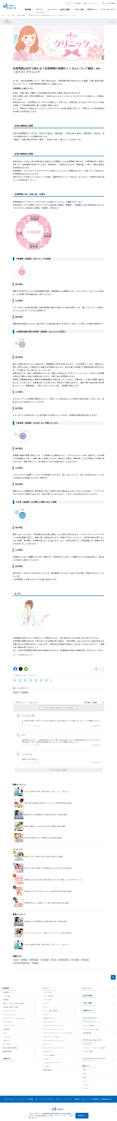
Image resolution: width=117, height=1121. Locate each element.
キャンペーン (52, 9)
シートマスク (7, 1037)
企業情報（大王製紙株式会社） (102, 1099)
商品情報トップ (8, 992)
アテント (46, 1007)
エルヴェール (47, 1051)
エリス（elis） (11, 15)
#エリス (16, 692)
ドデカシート (47, 1059)
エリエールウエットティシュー (52, 1040)
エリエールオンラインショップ (93, 1058)
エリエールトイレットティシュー (53, 1029)
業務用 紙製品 (7, 1051)
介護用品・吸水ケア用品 (10, 1007)
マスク (5, 1033)
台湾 (84, 1074)
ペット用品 (75, 960)
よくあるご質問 (88, 1051)
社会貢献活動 (87, 1033)
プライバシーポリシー (65, 1099)
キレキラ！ (46, 1014)
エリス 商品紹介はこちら (23, 655)
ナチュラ (46, 1003)
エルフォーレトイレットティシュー (54, 1048)
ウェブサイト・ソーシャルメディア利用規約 (20, 1099)
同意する (82, 1115)
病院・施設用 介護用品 (10, 1048)
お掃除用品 (6, 1029)
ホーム (3, 15)
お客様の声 (7, 1058)
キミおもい (85, 960)
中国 (84, 1070)
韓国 (84, 1077)
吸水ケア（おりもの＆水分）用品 (13, 1003)
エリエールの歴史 (88, 1025)
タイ (84, 1081)
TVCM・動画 (79, 9)
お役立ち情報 (21, 15)
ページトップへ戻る (113, 977)
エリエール (10, 6)
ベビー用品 (44, 960)
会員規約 (77, 1099)
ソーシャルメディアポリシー (46, 1099)
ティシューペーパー (9, 1011)
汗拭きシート (7, 1040)
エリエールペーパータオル (51, 1037)
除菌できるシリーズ (49, 1018)
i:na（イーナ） (47, 1044)
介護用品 (35, 963)
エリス (16, 960)
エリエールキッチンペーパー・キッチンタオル (57, 1033)
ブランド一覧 (47, 992)
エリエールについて (108, 9)
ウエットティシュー (9, 1025)
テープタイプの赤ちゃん (21, 963)
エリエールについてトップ (91, 1022)
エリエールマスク (48, 1022)
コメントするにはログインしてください (58, 708)
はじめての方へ (88, 1044)
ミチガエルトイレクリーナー (52, 1062)
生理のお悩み (34, 960)
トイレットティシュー (10, 1014)
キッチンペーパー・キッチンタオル (14, 1018)
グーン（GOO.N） (48, 996)
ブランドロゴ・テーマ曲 (90, 1029)
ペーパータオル (8, 1022)
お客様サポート (92, 9)
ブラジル (86, 1088)
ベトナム (86, 1085)
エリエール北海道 (48, 1055)
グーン (53, 960)
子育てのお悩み (63, 960)
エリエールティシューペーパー (52, 1025)
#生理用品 (25, 692)
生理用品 (24, 960)
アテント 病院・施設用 (50, 1011)
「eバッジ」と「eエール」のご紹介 (94, 1048)
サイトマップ (85, 1099)
